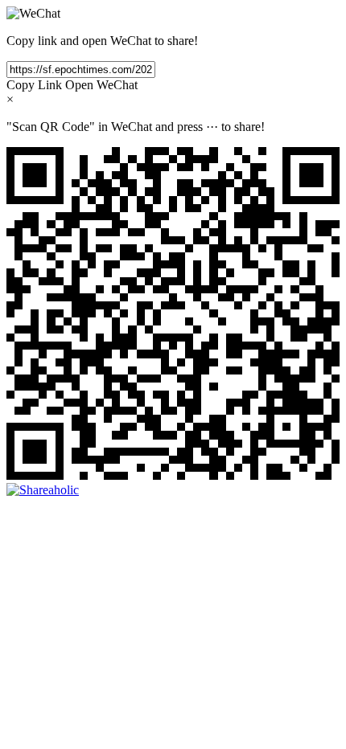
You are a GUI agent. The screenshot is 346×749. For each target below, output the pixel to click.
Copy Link (34, 85)
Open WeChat (101, 85)
